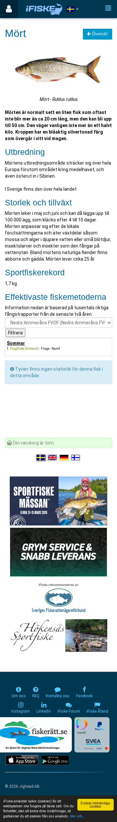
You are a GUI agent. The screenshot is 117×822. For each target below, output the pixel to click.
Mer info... (77, 816)
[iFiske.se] (44, 9)
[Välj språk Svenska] (41, 457)
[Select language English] (52, 457)
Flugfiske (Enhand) (24, 348)
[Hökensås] (58, 635)
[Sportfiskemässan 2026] (58, 500)
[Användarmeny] (9, 9)
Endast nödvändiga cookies (95, 804)
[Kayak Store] (58, 551)
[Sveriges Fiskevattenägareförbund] (59, 597)
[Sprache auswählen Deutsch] (64, 457)
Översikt (99, 33)
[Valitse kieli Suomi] (76, 457)
